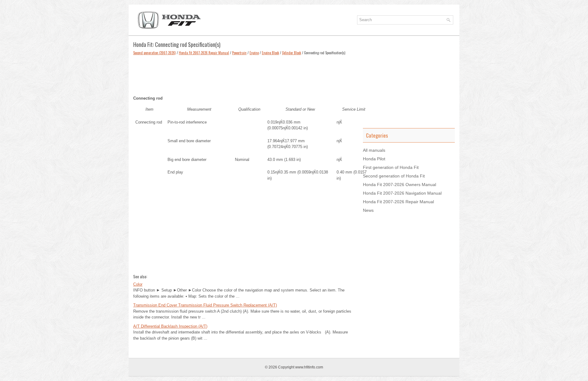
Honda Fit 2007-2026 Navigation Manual (402, 193)
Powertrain (239, 52)
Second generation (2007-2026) (154, 52)
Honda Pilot (374, 158)
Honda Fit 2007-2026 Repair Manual (204, 52)
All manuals (374, 150)
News (368, 210)
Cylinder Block (291, 52)
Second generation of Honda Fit (394, 175)
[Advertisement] (243, 73)
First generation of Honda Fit (391, 167)
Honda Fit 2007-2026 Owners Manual (399, 184)
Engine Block (270, 52)
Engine (254, 52)
